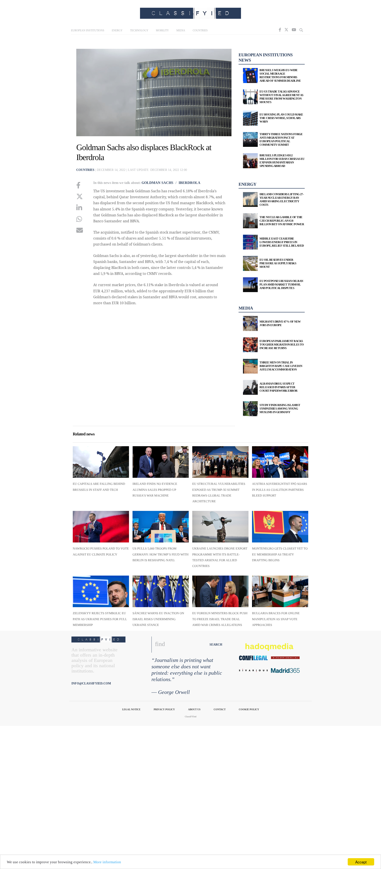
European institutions (87, 30)
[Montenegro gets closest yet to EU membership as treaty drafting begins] (280, 526)
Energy (117, 30)
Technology (139, 30)
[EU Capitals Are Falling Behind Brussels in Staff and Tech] (101, 462)
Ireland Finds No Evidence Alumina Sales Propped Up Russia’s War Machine (155, 489)
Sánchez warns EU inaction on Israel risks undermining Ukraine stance (158, 619)
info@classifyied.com (91, 683)
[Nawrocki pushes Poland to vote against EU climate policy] (101, 526)
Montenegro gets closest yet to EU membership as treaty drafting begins (280, 554)
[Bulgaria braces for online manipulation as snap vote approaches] (280, 591)
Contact (220, 709)
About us (194, 709)
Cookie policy (249, 709)
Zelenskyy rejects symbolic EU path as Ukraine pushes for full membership (100, 619)
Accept (361, 862)
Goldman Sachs (157, 183)
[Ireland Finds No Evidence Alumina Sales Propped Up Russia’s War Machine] (161, 462)
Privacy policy (164, 709)
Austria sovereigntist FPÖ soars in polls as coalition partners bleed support (279, 489)
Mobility (162, 30)
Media (180, 30)
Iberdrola (189, 183)
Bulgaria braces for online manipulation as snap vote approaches (276, 619)
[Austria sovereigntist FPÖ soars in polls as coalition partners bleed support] (280, 462)
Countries (200, 30)
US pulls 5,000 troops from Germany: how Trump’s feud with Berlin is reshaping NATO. (161, 554)
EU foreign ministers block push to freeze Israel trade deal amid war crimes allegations (219, 619)
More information (107, 862)
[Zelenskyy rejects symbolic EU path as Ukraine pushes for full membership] (101, 591)
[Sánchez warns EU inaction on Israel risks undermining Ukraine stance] (161, 591)
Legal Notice (131, 709)
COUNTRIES (85, 170)
